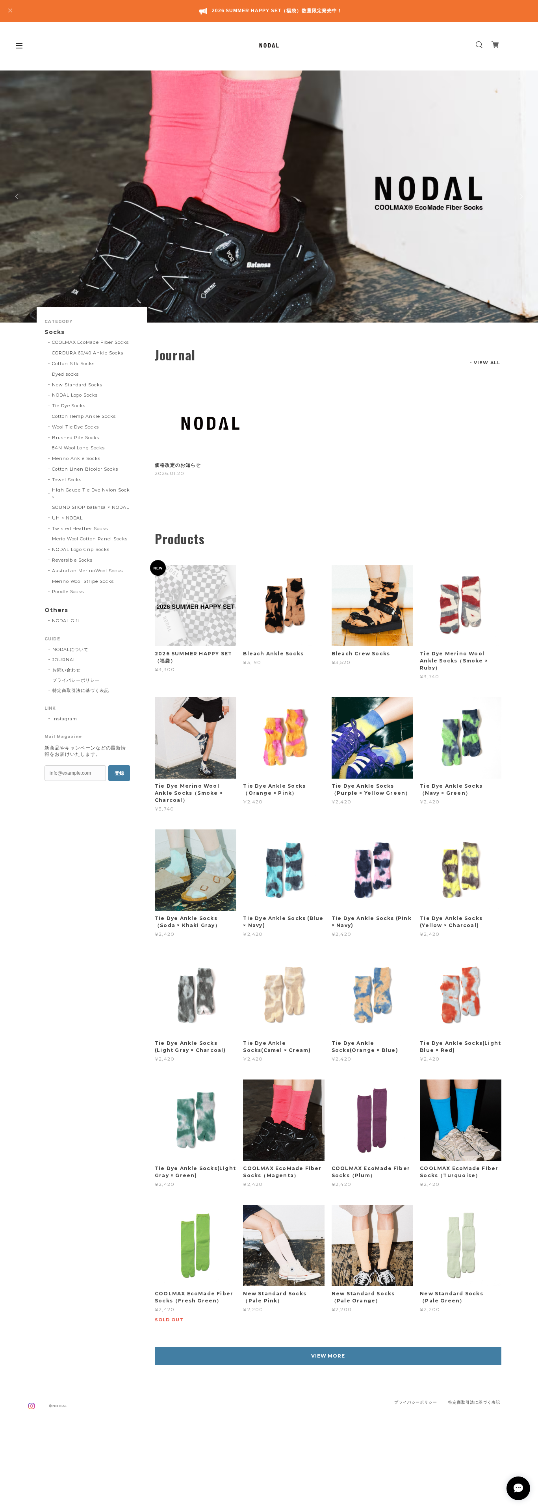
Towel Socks (67, 479)
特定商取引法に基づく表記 (80, 690)
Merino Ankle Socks (76, 458)
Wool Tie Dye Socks (75, 427)
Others (56, 610)
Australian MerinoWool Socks (87, 570)
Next (520, 196)
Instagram (64, 719)
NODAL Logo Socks (75, 395)
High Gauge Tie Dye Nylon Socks (91, 493)
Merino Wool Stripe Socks (83, 581)
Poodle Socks (68, 591)
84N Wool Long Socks (78, 448)
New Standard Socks (77, 385)
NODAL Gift (66, 620)
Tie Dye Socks (68, 405)
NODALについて (70, 649)
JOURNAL (64, 659)
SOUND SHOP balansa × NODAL (90, 507)
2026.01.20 (169, 473)
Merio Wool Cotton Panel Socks (90, 539)
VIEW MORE (328, 1356)
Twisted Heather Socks (80, 528)
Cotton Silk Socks (73, 363)
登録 (119, 773)
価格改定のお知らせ (178, 465)
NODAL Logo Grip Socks (80, 549)
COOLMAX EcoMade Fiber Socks (90, 342)
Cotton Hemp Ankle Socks (84, 416)
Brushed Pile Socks (75, 437)
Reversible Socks (72, 560)
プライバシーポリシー (76, 680)
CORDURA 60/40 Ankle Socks (87, 353)
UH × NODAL (67, 518)
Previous (18, 196)
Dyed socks (65, 374)
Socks (55, 332)
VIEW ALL (487, 362)
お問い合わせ (66, 670)
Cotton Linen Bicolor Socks (85, 469)
